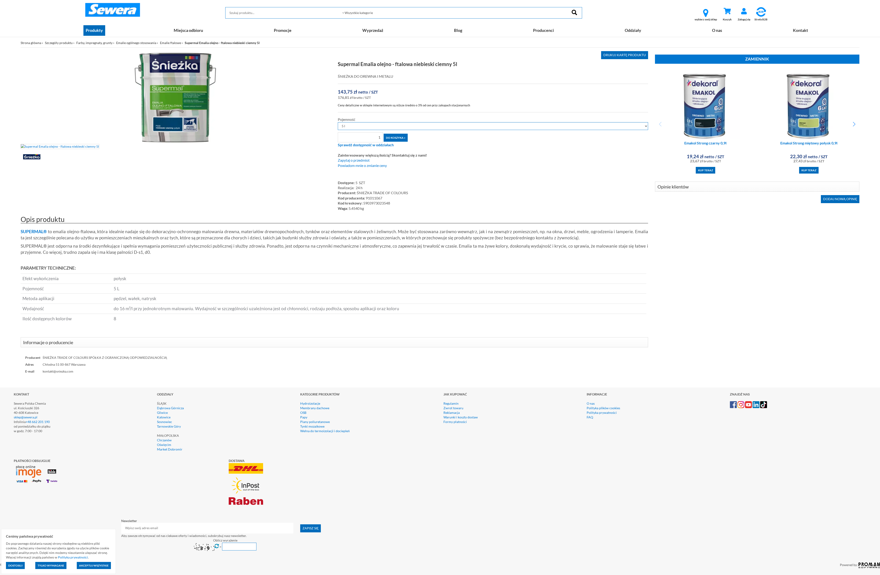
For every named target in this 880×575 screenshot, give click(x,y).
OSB (303, 413)
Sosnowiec (164, 422)
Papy (303, 417)
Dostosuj (15, 565)
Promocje (283, 30)
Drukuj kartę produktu (624, 55)
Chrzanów (164, 440)
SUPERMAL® (34, 231)
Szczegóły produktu (59, 43)
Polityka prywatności (602, 413)
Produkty (94, 30)
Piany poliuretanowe (315, 422)
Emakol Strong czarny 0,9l (705, 143)
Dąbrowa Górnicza (170, 408)
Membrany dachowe (314, 408)
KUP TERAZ (705, 170)
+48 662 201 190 (38, 422)
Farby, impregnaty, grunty (94, 43)
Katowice (163, 417)
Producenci (543, 30)
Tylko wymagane (51, 565)
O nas (717, 30)
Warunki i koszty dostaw (460, 417)
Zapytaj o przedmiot (354, 160)
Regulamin (451, 403)
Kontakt (800, 30)
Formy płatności (455, 422)
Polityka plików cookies (603, 408)
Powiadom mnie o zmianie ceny (362, 165)
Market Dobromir (169, 449)
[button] (854, 124)
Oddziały (633, 30)
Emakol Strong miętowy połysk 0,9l (808, 143)
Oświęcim (164, 445)
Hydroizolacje (310, 403)
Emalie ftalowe (170, 43)
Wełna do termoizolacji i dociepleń (325, 431)
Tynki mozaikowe (312, 426)
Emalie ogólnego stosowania (136, 43)
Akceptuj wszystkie (94, 565)
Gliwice (162, 413)
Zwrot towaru (453, 408)
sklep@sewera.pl (25, 417)
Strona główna (31, 43)
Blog (458, 30)
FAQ (590, 417)
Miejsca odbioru (188, 30)
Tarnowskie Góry (169, 426)
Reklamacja (451, 413)
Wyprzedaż (372, 30)
